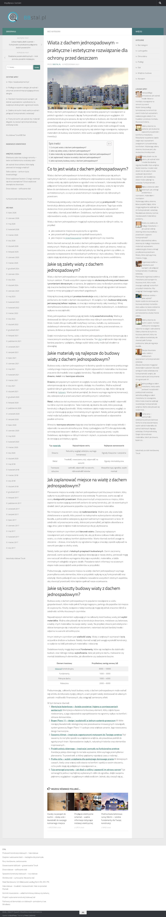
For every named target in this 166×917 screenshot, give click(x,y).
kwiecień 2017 (13, 537)
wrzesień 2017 (13, 509)
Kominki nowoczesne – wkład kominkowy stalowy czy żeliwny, (25, 893)
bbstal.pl (57, 64)
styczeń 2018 (13, 486)
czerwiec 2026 (13, 218)
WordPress (13, 915)
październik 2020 (14, 408)
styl (100, 339)
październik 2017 (14, 503)
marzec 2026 (13, 235)
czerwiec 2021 (13, 363)
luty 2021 (11, 386)
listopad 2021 (13, 336)
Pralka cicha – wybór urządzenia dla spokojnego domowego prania (82, 759)
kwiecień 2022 (13, 308)
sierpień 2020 (13, 419)
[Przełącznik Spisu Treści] (108, 144)
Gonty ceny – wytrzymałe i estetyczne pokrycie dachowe (147, 417)
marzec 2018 (13, 475)
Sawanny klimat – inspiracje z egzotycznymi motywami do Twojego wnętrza (86, 734)
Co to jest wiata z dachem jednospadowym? (68, 147)
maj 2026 (11, 224)
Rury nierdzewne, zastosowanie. (14, 861)
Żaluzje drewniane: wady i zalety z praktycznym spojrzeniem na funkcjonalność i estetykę (148, 356)
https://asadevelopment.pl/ (18, 82)
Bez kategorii (53, 31)
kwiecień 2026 (13, 229)
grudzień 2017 (13, 492)
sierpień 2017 (13, 514)
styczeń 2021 (13, 391)
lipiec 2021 (12, 358)
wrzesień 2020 (13, 414)
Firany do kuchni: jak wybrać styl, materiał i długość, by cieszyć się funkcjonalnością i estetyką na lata (23, 122)
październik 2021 (14, 341)
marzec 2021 (13, 380)
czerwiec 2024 (13, 274)
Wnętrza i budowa (144, 73)
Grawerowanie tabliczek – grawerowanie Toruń (20, 865)
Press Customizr (29, 915)
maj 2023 (11, 296)
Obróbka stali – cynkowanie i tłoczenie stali (18, 878)
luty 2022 (11, 319)
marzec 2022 (13, 313)
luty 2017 (11, 548)
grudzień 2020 (13, 397)
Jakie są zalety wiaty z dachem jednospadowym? (70, 151)
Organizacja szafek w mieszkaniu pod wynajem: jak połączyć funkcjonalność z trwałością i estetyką (147, 268)
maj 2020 (11, 436)
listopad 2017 (13, 498)
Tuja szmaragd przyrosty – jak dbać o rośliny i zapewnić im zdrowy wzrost (86, 769)
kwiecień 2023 (13, 302)
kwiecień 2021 (13, 375)
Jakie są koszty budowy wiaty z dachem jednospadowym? (74, 161)
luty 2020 (11, 453)
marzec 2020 (13, 447)
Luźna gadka (142, 51)
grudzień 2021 (13, 330)
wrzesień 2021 (13, 347)
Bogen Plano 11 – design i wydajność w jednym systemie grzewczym (83, 720)
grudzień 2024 (13, 268)
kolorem (62, 392)
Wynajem (141, 79)
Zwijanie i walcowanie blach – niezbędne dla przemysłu (23, 857)
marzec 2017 (13, 542)
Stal (139, 67)
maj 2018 (11, 464)
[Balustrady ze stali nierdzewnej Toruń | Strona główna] (29, 17)
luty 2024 (11, 280)
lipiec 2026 (12, 213)
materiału (57, 445)
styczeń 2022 (13, 324)
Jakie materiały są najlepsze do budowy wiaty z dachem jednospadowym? (81, 154)
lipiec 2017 (12, 520)
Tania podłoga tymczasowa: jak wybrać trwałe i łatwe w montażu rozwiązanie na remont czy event (148, 99)
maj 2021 (11, 369)
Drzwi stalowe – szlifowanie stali (18, 189)
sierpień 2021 (13, 352)
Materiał (58, 669)
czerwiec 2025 (13, 257)
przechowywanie (73, 238)
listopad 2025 (13, 252)
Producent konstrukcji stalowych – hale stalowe (20, 853)
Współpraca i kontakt (12, 3)
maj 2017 (11, 531)
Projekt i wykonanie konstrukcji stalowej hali (18, 897)
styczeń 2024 (13, 285)
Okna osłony (142, 56)
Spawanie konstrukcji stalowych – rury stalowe (19, 874)
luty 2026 (11, 241)
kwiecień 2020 (13, 442)
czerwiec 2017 (13, 526)
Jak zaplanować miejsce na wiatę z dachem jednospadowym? (76, 157)
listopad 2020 (13, 403)
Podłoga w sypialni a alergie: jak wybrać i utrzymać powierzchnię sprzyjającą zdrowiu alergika (22, 90)
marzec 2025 (13, 263)
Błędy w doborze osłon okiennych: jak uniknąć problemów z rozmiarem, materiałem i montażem (147, 193)
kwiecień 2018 (13, 470)
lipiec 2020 (12, 425)
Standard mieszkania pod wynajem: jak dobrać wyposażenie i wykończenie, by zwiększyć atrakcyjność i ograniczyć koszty (22, 102)
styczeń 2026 (13, 246)
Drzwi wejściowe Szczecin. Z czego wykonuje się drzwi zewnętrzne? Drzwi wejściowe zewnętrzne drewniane (23, 182)
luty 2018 (11, 481)
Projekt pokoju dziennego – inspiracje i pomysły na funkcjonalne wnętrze (85, 748)
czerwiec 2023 (13, 291)
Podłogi (141, 62)
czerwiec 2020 (13, 431)
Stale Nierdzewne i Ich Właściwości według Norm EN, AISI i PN (25, 882)
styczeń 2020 (13, 458)
